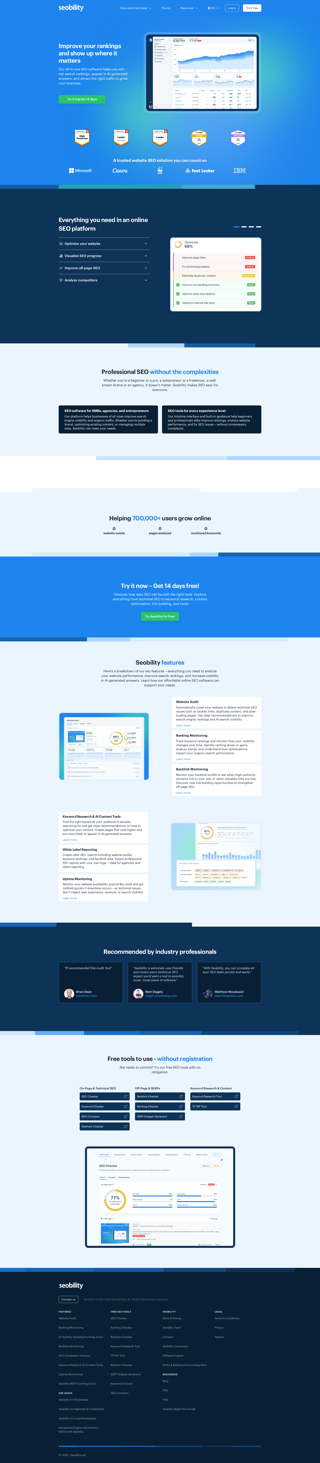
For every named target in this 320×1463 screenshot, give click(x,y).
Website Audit (67, 1318)
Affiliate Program (173, 1355)
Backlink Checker (147, 1096)
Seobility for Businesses (73, 1399)
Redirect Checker (92, 1126)
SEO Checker (90, 1096)
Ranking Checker (147, 1106)
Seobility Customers (175, 1346)
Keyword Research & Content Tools (81, 1365)
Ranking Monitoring (71, 1327)
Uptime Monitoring (70, 1374)
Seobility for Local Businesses (77, 1418)
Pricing (166, 8)
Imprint (219, 1337)
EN (213, 8)
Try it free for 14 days (82, 99)
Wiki (165, 1390)
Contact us (69, 1299)
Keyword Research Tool (207, 1096)
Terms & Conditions (227, 1318)
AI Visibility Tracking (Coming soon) (81, 1337)
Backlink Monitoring (71, 1346)
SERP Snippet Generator (152, 1116)
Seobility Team (172, 1327)
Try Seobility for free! (160, 616)
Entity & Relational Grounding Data (184, 1365)
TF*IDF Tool (199, 1106)
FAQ (165, 1399)
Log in (232, 8)
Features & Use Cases (133, 8)
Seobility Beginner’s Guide (179, 1409)
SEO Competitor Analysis (74, 1355)
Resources (187, 8)
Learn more (183, 725)
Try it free (252, 8)
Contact (168, 1337)
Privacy (219, 1327)
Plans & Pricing (172, 1318)
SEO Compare (91, 1116)
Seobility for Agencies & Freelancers (81, 1409)
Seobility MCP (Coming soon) (77, 1383)
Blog (165, 1381)
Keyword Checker (93, 1106)
